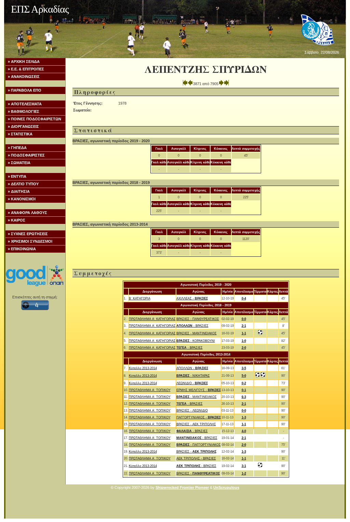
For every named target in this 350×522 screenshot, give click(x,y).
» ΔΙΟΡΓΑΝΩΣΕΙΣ (23, 126)
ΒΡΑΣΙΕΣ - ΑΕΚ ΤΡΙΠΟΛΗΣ (196, 424)
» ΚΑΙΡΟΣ (16, 220)
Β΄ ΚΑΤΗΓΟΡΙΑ (139, 298)
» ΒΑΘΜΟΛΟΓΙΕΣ (23, 111)
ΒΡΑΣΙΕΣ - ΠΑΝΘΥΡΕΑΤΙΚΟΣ (197, 319)
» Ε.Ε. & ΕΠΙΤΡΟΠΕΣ (26, 69)
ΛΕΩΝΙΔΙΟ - (192, 383)
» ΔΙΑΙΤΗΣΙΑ (19, 191)
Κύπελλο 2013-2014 (143, 368)
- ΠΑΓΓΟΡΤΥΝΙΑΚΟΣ (198, 444)
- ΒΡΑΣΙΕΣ (192, 325)
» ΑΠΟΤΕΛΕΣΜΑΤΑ (25, 104)
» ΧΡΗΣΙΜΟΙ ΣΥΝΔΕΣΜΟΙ (30, 241)
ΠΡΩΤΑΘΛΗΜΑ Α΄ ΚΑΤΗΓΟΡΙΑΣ (152, 319)
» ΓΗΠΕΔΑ (17, 148)
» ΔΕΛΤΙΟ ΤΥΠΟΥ (23, 184)
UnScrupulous (226, 487)
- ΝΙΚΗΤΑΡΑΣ (193, 375)
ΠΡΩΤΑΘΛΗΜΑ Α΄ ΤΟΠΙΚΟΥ (150, 390)
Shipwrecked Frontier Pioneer (182, 487)
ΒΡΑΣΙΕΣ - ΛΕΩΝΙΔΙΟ (192, 410)
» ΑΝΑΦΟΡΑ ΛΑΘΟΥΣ (27, 213)
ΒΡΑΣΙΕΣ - (196, 451)
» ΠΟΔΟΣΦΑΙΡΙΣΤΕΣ (26, 155)
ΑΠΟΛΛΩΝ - (192, 368)
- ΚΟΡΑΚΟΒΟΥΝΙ (195, 341)
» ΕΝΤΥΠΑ (17, 176)
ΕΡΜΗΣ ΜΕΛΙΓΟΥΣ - (198, 390)
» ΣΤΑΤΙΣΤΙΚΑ (20, 134)
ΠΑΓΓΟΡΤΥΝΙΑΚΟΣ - (198, 417)
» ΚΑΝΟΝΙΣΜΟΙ (22, 199)
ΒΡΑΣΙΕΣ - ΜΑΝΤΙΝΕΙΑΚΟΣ (196, 333)
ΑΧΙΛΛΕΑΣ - (192, 298)
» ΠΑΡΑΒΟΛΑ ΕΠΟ (24, 90)
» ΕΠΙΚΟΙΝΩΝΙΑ (22, 249)
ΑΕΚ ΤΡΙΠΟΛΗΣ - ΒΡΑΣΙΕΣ (196, 458)
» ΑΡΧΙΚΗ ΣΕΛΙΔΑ (24, 61)
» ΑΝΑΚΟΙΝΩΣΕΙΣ (24, 77)
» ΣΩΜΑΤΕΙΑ (19, 163)
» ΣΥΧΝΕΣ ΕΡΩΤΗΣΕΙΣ (28, 234)
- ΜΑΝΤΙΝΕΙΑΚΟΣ (196, 397)
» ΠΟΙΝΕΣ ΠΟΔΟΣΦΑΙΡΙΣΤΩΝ (34, 119)
